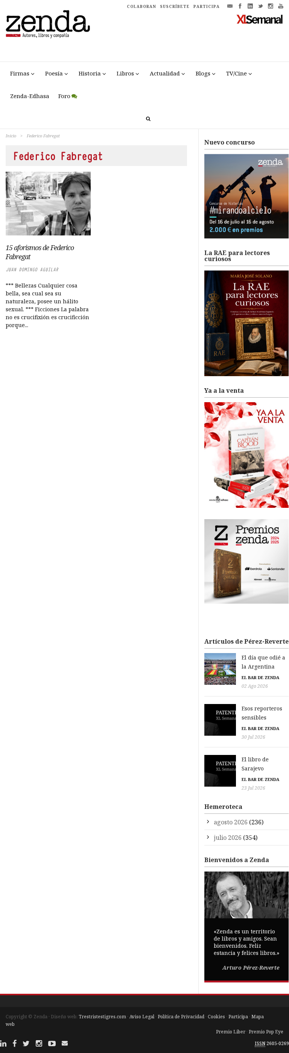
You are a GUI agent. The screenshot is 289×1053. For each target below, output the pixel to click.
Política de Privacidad (181, 1016)
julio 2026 (228, 837)
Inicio (11, 135)
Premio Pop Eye (266, 1031)
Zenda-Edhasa (29, 96)
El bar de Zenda (260, 677)
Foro (64, 96)
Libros (125, 73)
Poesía (54, 73)
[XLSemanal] (259, 19)
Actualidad (165, 73)
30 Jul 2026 (253, 737)
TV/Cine (236, 73)
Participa (238, 1016)
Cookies (216, 1016)
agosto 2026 (231, 822)
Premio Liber (230, 1031)
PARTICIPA (206, 6)
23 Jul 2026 (253, 788)
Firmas (19, 73)
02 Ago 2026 (255, 686)
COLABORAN (141, 6)
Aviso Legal (141, 1016)
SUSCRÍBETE (175, 6)
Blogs (203, 73)
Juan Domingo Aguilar (32, 269)
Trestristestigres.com (102, 1016)
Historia (90, 73)
